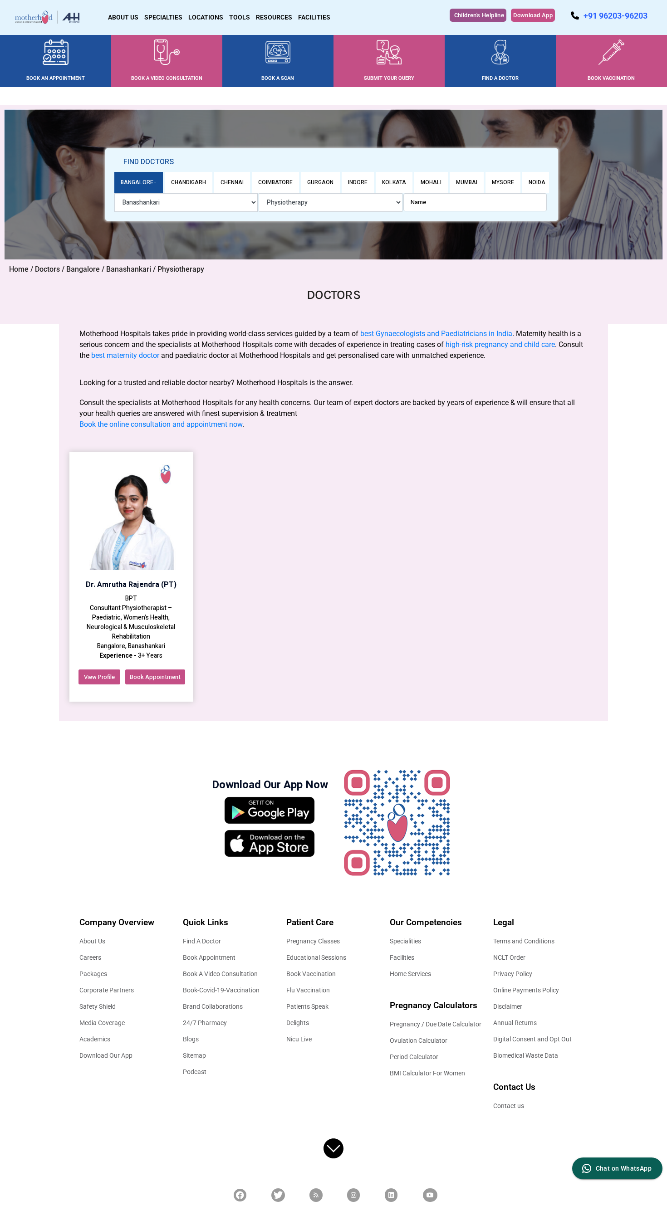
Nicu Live (299, 1039)
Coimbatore (275, 182)
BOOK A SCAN (277, 78)
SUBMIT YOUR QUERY (389, 78)
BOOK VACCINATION (611, 78)
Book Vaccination (311, 973)
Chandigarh (188, 182)
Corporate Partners (106, 990)
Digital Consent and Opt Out (532, 1039)
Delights (297, 1022)
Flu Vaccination (308, 990)
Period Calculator (414, 1056)
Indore (358, 182)
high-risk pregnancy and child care (500, 344)
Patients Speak (307, 1006)
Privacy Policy (512, 973)
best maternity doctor (125, 355)
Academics (94, 1039)
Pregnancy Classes (313, 941)
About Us (92, 941)
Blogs (191, 1039)
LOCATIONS (205, 17)
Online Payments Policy (526, 990)
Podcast (194, 1071)
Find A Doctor (202, 941)
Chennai (232, 182)
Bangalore (137, 182)
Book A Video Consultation (220, 973)
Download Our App (105, 1055)
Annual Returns (515, 1022)
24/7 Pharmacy (205, 1022)
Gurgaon (320, 182)
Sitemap (194, 1055)
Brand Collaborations (213, 1006)
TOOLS (239, 17)
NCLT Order (509, 957)
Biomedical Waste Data (525, 1055)
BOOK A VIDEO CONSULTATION (166, 78)
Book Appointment (155, 677)
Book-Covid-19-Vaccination (221, 990)
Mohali (431, 182)
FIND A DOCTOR (500, 78)
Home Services (410, 973)
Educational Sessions (316, 957)
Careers (90, 957)
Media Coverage (102, 1022)
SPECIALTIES (163, 17)
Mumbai (466, 182)
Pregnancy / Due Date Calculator (435, 1024)
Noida (537, 182)
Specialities (405, 941)
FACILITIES (314, 17)
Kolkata (394, 182)
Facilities (402, 957)
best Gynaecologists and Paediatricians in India (436, 333)
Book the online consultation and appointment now (160, 424)
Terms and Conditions (523, 941)
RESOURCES (274, 17)
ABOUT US (123, 17)
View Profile (99, 677)
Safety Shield (97, 1006)
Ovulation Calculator (418, 1040)
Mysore (503, 182)
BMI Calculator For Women (427, 1073)
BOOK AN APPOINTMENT (55, 78)
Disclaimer (507, 1006)
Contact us (508, 1105)
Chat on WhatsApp (624, 1168)
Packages (93, 973)
